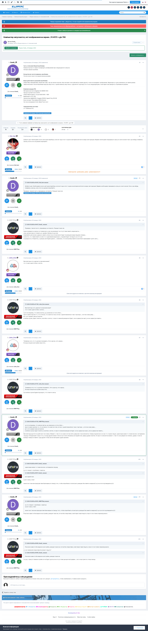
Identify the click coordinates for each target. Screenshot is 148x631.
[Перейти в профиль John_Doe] (46, 129)
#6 (139, 300)
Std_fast (41, 182)
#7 (139, 337)
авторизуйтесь (55, 578)
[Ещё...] (143, 62)
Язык (54, 617)
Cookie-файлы (91, 617)
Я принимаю (139, 628)
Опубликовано (32, 62)
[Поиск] (144, 12)
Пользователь (129, 606)
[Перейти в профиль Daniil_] (5, 42)
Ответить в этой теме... (19, 585)
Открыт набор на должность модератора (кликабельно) (74, 30)
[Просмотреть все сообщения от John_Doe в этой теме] (25, 288)
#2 (139, 136)
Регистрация (135, 2)
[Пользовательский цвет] (11, 2)
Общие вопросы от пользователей (27, 43)
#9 (139, 417)
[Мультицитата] (30, 118)
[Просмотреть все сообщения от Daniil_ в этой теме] (25, 118)
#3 (139, 178)
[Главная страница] (3, 2)
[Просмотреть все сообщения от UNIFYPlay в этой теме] (25, 251)
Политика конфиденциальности (67, 617)
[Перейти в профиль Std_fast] (53, 129)
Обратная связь (81, 617)
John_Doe (42, 304)
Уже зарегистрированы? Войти (118, 2)
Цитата (39, 118)
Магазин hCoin (26, 12)
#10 (139, 459)
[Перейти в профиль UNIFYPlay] (32, 129)
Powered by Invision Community (74, 622)
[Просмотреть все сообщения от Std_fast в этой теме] (25, 167)
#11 (139, 497)
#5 (139, 258)
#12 (139, 539)
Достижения (13, 91)
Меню (15, 12)
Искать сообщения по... (137, 55)
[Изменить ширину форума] (21, 2)
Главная (7, 12)
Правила (36, 12)
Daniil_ (14, 41)
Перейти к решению (11, 48)
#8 (139, 379)
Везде (139, 12)
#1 (139, 62)
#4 (139, 220)
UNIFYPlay (42, 421)
